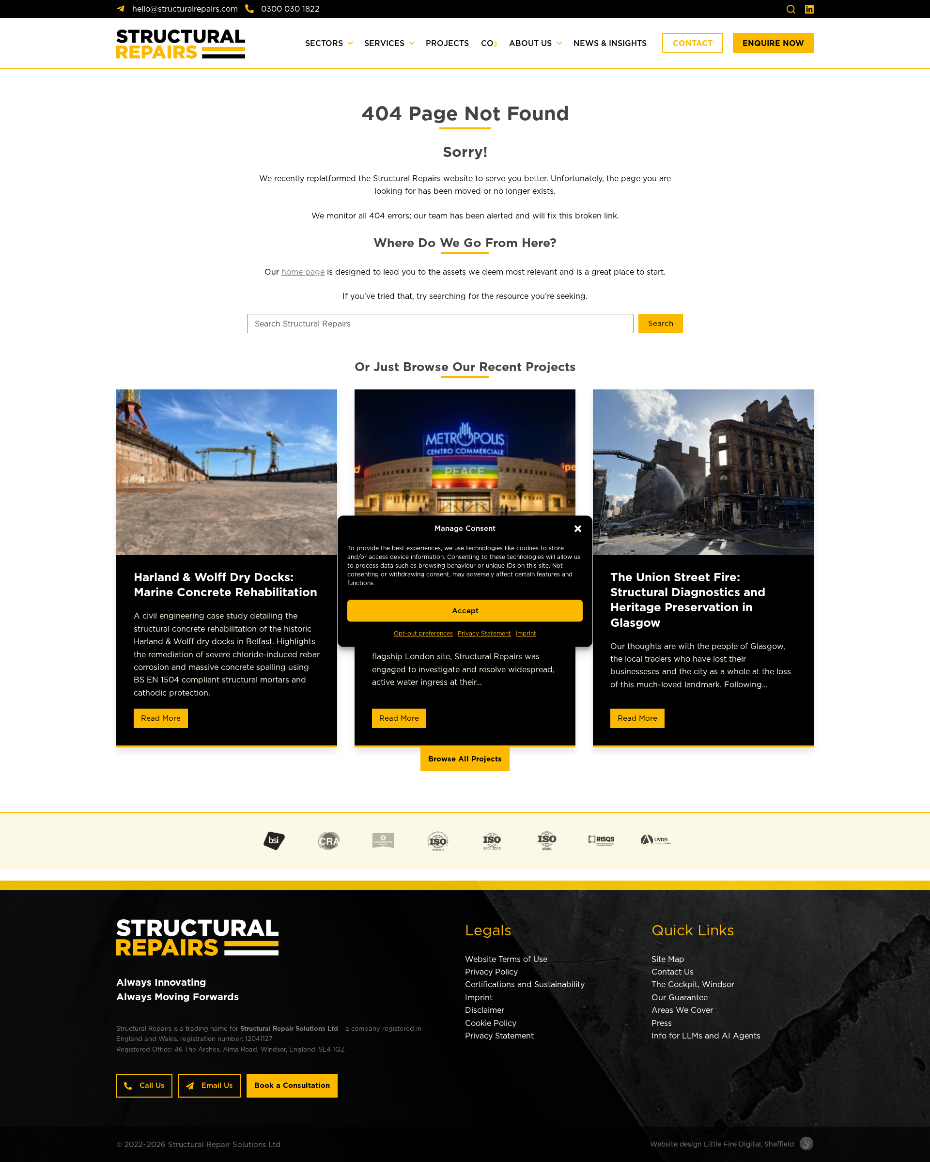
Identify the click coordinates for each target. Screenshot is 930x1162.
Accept (465, 610)
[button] (578, 528)
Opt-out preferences (423, 634)
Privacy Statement (484, 634)
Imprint (526, 634)
